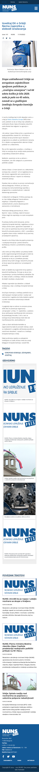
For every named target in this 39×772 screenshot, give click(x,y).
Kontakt (4, 2)
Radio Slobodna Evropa (15, 119)
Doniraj (13, 2)
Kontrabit (21, 769)
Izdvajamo (26, 353)
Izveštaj (8, 355)
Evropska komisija (13, 353)
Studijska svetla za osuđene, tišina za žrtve (17, 517)
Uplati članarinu (23, 2)
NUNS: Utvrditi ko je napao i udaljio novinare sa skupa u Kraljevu (19, 600)
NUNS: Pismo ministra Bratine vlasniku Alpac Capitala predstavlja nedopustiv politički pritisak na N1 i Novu (18, 439)
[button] (34, 8)
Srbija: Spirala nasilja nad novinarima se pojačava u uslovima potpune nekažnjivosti (19, 479)
